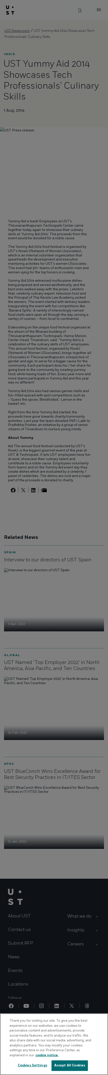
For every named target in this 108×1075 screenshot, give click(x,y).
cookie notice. (47, 1055)
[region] (54, 1044)
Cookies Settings (32, 1065)
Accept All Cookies (69, 1065)
